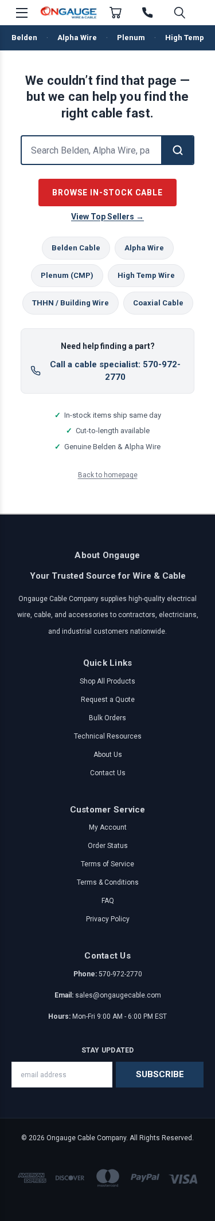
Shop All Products (107, 681)
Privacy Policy (108, 919)
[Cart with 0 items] (115, 12)
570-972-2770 (120, 974)
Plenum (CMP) (67, 275)
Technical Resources (108, 736)
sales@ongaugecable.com (118, 995)
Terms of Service (107, 864)
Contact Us (108, 773)
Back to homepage (108, 475)
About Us (107, 755)
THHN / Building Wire (70, 303)
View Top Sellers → (107, 216)
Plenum (131, 37)
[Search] (177, 150)
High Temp (184, 37)
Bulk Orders (107, 718)
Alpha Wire (77, 37)
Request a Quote (108, 700)
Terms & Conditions (108, 882)
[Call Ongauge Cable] (147, 12)
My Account (108, 827)
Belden (24, 37)
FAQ (107, 901)
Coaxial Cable (158, 303)
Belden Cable (76, 248)
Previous (18, 1209)
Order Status (108, 846)
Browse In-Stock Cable (107, 192)
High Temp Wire (146, 275)
